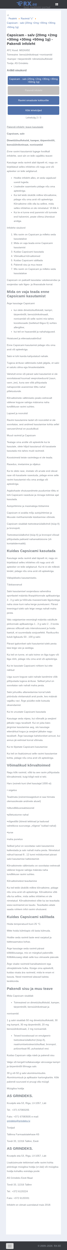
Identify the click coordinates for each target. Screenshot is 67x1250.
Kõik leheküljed (33, 110)
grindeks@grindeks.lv (18, 1120)
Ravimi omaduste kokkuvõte (33, 100)
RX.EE (57, 1245)
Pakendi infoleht (33, 90)
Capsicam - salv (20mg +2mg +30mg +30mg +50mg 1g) (33, 80)
